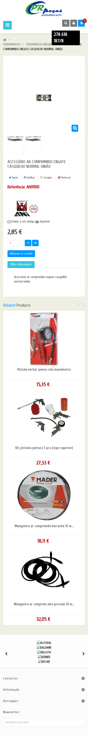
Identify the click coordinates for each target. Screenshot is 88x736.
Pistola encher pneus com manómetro (44, 370)
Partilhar (30, 177)
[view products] (44, 643)
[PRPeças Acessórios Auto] (44, 8)
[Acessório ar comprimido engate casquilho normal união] (15, 144)
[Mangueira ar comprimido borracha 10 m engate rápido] (44, 495)
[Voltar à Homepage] (4, 40)
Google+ (47, 177)
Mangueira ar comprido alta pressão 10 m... (44, 604)
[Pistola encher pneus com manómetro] (44, 339)
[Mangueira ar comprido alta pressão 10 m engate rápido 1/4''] (44, 573)
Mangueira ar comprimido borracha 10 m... (44, 526)
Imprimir (45, 221)
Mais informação (21, 264)
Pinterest (65, 177)
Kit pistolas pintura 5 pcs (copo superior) (44, 448)
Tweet (14, 177)
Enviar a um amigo (23, 221)
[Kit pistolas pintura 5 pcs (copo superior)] (44, 417)
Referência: (16, 186)
